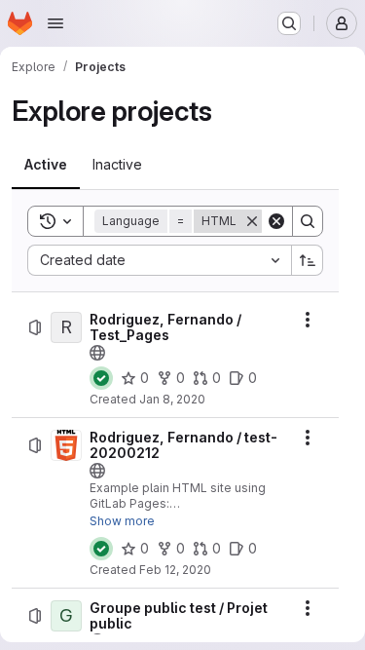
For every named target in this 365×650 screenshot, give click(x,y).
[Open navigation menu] (55, 23)
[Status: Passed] (101, 378)
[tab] (46, 164)
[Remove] (252, 221)
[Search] (307, 221)
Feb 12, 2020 (175, 569)
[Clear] (276, 221)
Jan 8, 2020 (172, 399)
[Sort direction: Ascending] (307, 260)
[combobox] (159, 260)
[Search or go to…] (289, 23)
